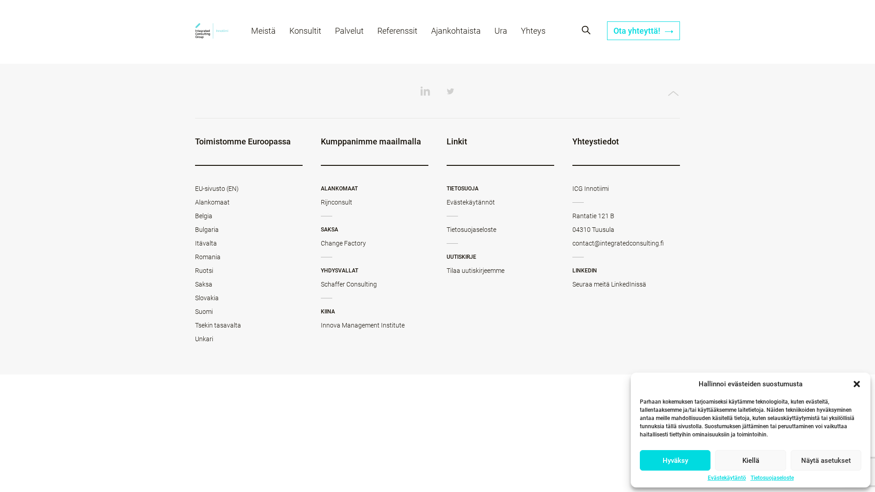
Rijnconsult (336, 202)
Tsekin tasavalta (218, 325)
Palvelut (349, 31)
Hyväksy (675, 460)
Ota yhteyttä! (637, 31)
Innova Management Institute (363, 325)
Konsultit (305, 31)
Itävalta (206, 243)
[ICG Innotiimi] (211, 32)
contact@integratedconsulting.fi (618, 243)
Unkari (204, 339)
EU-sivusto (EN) (217, 188)
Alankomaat (212, 202)
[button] (856, 384)
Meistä (263, 31)
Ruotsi (204, 270)
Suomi (204, 311)
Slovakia (207, 298)
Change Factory (343, 243)
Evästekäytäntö (727, 478)
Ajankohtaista (456, 31)
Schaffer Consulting (349, 284)
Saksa (203, 284)
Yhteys (533, 31)
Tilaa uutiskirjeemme (475, 270)
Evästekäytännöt (471, 202)
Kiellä (750, 460)
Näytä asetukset (826, 460)
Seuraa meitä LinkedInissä (609, 284)
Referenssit (397, 31)
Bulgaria (207, 229)
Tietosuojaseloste (772, 478)
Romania (208, 257)
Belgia (203, 216)
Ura (500, 31)
